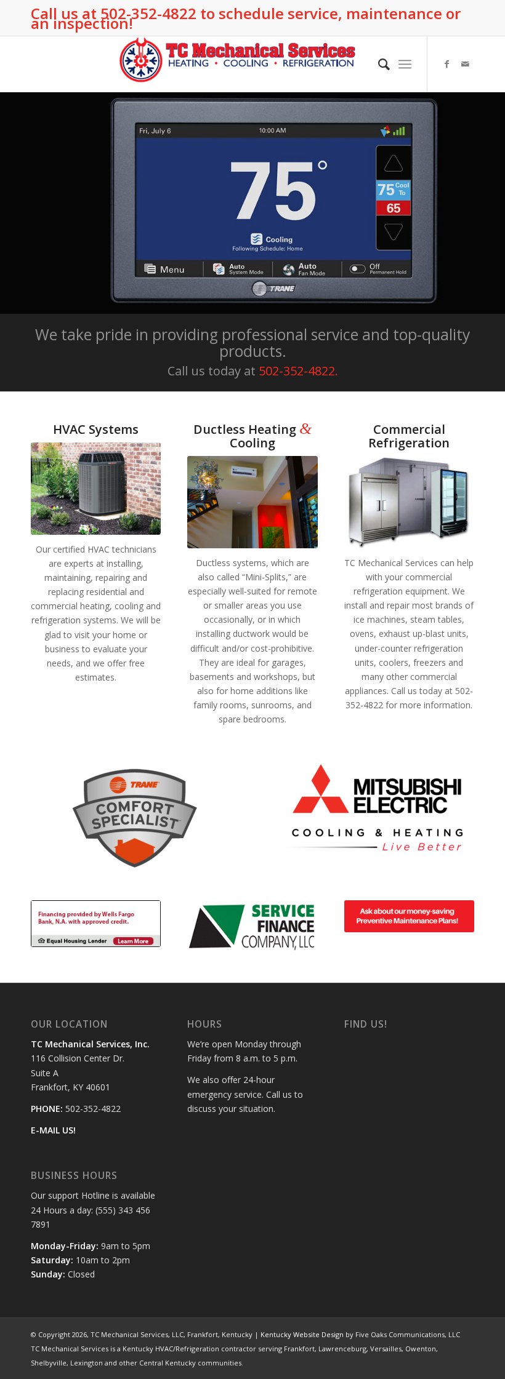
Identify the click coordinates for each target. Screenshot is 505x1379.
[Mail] (465, 64)
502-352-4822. (298, 370)
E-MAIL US (52, 1130)
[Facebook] (446, 64)
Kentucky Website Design (302, 1334)
